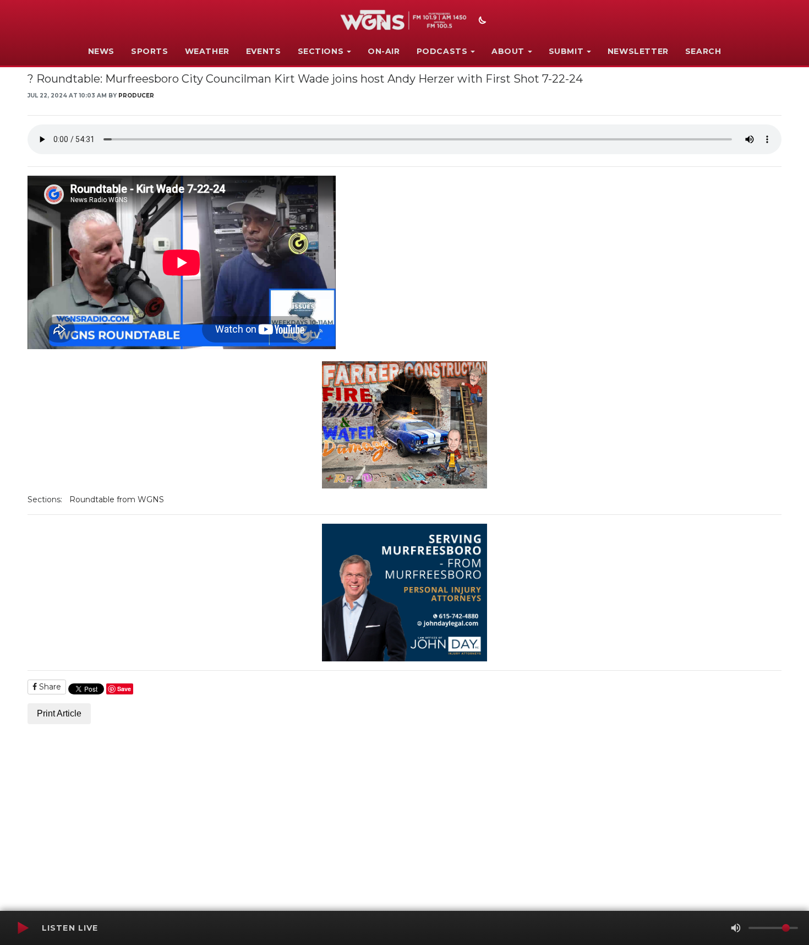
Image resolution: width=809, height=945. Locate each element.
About (507, 51)
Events (263, 51)
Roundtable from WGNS (116, 499)
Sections (321, 51)
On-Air (384, 51)
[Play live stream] (22, 927)
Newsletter (638, 51)
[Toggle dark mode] (481, 21)
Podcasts (442, 51)
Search (703, 51)
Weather (207, 51)
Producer (136, 95)
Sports (149, 51)
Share (49, 687)
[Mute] (736, 928)
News (101, 51)
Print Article (59, 713)
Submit (566, 51)
